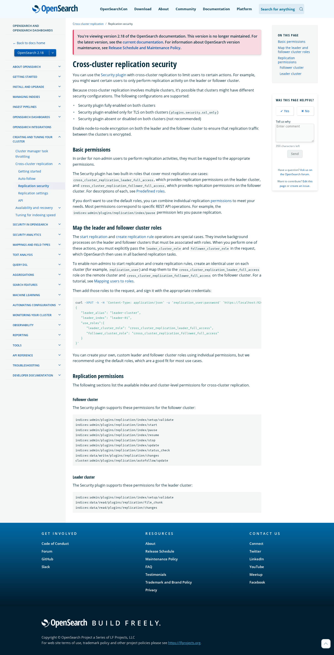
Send (295, 154)
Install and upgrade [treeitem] (28, 87)
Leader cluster (291, 74)
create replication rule (135, 236)
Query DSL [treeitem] (20, 265)
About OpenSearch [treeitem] (27, 67)
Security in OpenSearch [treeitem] (30, 224)
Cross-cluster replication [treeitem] (34, 164)
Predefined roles (150, 191)
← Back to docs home (29, 43)
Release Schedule (159, 551)
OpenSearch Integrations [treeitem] (32, 127)
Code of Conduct (55, 543)
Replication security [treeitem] (33, 186)
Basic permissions (291, 41)
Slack (46, 566)
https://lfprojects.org (184, 642)
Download (143, 9)
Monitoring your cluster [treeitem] (32, 315)
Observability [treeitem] (23, 325)
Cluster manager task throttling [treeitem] (31, 154)
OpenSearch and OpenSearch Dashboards (33, 28)
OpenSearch (56, 9)
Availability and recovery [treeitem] (34, 208)
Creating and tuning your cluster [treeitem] (32, 139)
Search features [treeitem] (25, 285)
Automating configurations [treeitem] (34, 305)
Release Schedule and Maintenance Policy (144, 47)
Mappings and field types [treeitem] (31, 245)
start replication (93, 236)
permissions (221, 200)
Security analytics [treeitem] (27, 235)
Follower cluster (292, 68)
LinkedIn (256, 559)
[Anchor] (113, 149)
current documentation (143, 42)
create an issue (299, 186)
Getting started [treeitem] (25, 77)
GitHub (47, 559)
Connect (256, 543)
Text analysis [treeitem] (23, 255)
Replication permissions (287, 60)
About (163, 9)
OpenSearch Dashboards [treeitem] (31, 117)
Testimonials (155, 574)
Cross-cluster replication (88, 24)
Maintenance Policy (161, 559)
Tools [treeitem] (17, 345)
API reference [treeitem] (23, 355)
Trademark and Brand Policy (168, 582)
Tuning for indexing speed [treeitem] (35, 215)
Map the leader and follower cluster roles (294, 50)
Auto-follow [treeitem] (26, 178)
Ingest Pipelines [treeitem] (25, 107)
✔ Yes (284, 111)
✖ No (305, 111)
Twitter (255, 551)
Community (186, 9)
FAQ (148, 566)
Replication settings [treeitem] (33, 193)
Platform (244, 9)
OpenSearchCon (113, 9)
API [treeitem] (20, 200)
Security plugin (113, 74)
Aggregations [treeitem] (23, 275)
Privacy (151, 590)
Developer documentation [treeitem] (33, 375)
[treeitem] (59, 66)
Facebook (257, 582)
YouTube (256, 566)
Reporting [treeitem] (20, 335)
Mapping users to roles (114, 281)
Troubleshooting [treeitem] (26, 365)
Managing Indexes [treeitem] (26, 97)
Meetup (255, 574)
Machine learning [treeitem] (26, 295)
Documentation (216, 9)
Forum (47, 551)
